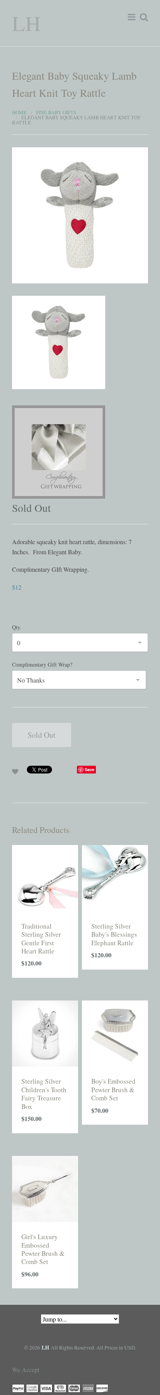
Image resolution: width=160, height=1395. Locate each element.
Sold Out (42, 735)
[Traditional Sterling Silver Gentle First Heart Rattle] (45, 877)
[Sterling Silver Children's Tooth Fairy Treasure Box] (45, 1032)
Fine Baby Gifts (56, 112)
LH (26, 23)
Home (19, 112)
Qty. (16, 627)
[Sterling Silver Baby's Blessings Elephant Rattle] (115, 877)
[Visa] (46, 1388)
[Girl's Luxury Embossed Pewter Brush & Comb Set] (45, 1188)
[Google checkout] (32, 1388)
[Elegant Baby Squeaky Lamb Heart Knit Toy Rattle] (80, 214)
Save (89, 769)
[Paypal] (18, 1388)
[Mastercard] (60, 1388)
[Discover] (102, 1388)
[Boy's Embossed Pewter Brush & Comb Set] (115, 1032)
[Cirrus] (74, 1388)
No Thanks (31, 680)
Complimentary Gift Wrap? (42, 664)
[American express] (88, 1388)
